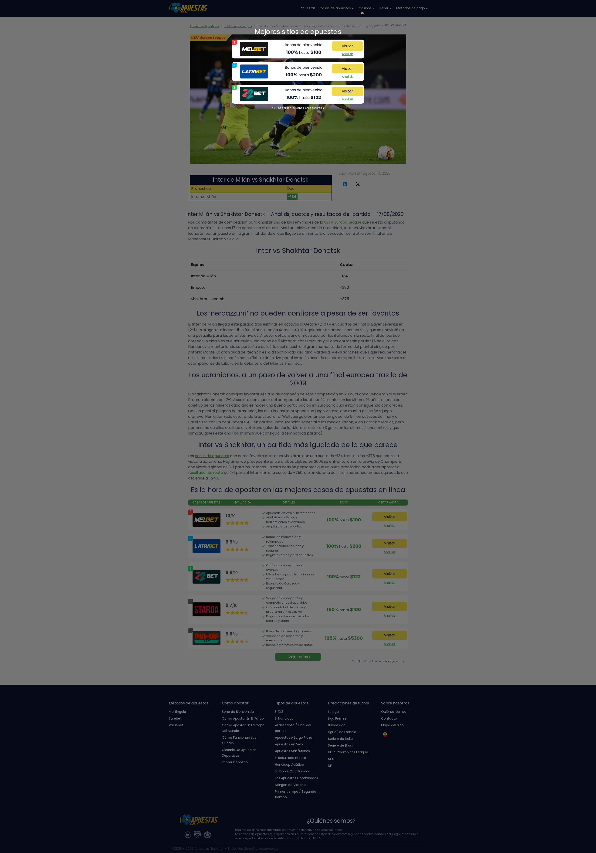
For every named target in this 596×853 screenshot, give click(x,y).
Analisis (347, 54)
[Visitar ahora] (254, 49)
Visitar (347, 46)
